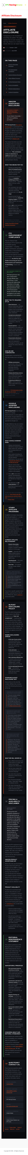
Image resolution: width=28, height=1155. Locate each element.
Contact (18, 1129)
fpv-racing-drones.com (12, 1106)
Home (4, 23)
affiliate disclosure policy (15, 705)
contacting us (10, 903)
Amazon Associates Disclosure (12, 65)
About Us (12, 1129)
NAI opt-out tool (14, 462)
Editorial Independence (13, 88)
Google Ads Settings (15, 460)
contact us (19, 594)
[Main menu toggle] (25, 4)
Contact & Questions (12, 92)
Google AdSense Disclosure (14, 75)
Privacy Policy (11, 499)
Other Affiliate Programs (13, 78)
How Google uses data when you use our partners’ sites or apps (13, 496)
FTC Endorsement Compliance (11, 70)
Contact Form (9, 1084)
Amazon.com (15, 138)
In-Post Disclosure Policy (13, 81)
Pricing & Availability (12, 85)
